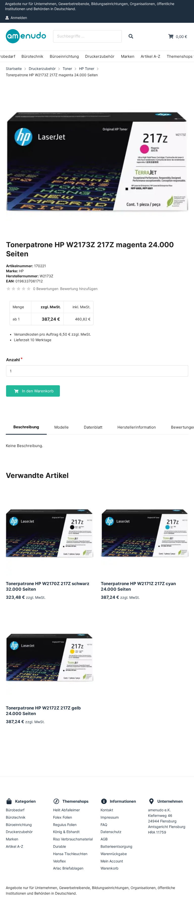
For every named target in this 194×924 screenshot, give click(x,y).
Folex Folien (62, 817)
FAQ (104, 824)
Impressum (110, 817)
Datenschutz (111, 832)
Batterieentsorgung (116, 846)
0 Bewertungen (45, 288)
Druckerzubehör (99, 56)
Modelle (61, 427)
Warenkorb (109, 868)
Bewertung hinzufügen (79, 288)
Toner (67, 68)
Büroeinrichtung (64, 56)
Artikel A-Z (150, 56)
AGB (104, 839)
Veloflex (59, 861)
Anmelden (19, 17)
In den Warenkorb (38, 391)
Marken (127, 56)
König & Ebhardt (66, 832)
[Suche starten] (131, 36)
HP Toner (86, 68)
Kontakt (107, 810)
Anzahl (13, 359)
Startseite (14, 68)
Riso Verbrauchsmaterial (73, 839)
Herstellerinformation (136, 427)
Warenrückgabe (114, 854)
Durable (59, 846)
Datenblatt (93, 427)
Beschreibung (26, 427)
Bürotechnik (32, 56)
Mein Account (112, 861)
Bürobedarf (15, 810)
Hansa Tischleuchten (70, 854)
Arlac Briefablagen (68, 868)
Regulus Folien (65, 824)
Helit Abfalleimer (66, 810)
